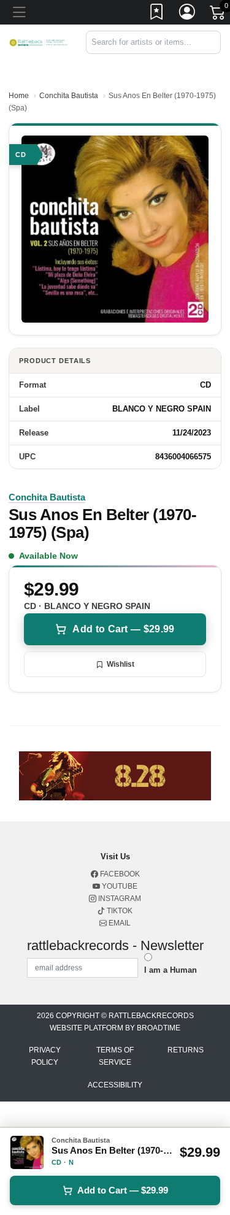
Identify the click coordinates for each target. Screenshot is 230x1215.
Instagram (118, 898)
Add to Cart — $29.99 (123, 629)
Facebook (119, 874)
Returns (185, 1050)
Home (19, 95)
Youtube (118, 886)
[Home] (38, 42)
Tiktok (118, 910)
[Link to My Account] (187, 14)
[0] (218, 15)
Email (119, 923)
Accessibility (115, 1085)
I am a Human (170, 970)
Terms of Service (115, 1056)
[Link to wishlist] (157, 14)
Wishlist (120, 664)
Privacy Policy (45, 1056)
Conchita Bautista (68, 95)
